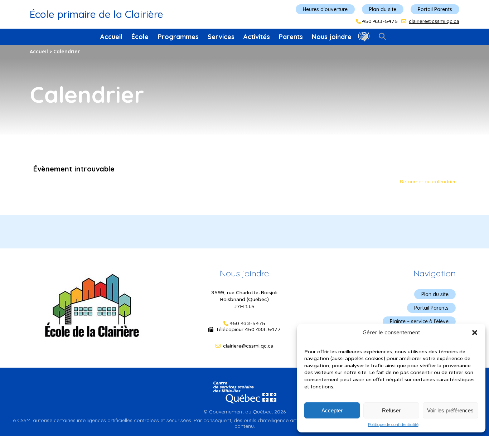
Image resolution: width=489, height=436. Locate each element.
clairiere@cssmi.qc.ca (434, 21)
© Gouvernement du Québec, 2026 (244, 411)
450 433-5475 (380, 21)
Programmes (178, 37)
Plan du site (382, 9)
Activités (256, 37)
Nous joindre (332, 37)
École (140, 37)
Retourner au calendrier (428, 181)
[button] (474, 332)
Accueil (111, 37)
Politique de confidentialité (393, 424)
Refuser (391, 410)
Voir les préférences (450, 410)
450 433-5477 (263, 329)
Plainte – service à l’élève (419, 321)
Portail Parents (435, 9)
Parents (291, 37)
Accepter (332, 410)
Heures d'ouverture (325, 9)
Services (221, 37)
